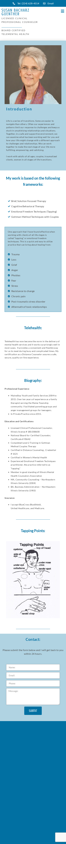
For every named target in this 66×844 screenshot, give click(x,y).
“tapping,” (19, 238)
